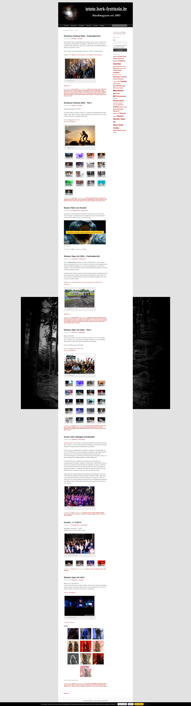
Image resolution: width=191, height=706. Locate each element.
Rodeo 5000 (66, 94)
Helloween (77, 93)
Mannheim (118, 90)
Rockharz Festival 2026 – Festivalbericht (82, 36)
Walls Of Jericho (101, 200)
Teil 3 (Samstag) (98, 55)
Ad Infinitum (89, 317)
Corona (89, 512)
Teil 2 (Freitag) (89, 55)
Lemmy (100, 320)
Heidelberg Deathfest (99, 512)
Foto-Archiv (88, 25)
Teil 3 (78, 120)
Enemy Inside (96, 318)
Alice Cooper (95, 89)
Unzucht (92, 428)
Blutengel (115, 61)
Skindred (86, 321)
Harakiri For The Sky (117, 74)
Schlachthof (89, 514)
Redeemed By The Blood (85, 428)
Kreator (86, 93)
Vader (105, 569)
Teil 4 (82, 348)
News (73, 249)
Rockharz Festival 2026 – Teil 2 (78, 102)
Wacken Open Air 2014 (74, 577)
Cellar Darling (103, 425)
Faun (100, 318)
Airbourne (89, 89)
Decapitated (78, 90)
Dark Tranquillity (86, 318)
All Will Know (122, 56)
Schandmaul (83, 686)
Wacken (65, 322)
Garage (93, 512)
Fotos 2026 (74, 198)
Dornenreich (123, 66)
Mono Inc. (78, 514)
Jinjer (87, 320)
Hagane (99, 91)
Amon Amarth (88, 683)
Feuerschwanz (86, 91)
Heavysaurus (71, 93)
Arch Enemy (87, 569)
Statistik (116, 107)
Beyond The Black (73, 318)
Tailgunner (91, 94)
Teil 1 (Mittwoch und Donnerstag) (77, 55)
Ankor (104, 317)
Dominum (66, 91)
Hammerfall (104, 318)
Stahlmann (71, 94)
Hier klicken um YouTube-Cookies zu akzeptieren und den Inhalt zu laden (85, 232)
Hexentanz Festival (68, 514)
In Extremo (115, 81)
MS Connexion (119, 96)
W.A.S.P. (98, 686)
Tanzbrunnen (116, 113)
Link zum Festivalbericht (70, 121)
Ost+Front (115, 98)
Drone (72, 91)
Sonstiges (102, 25)
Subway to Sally (85, 94)
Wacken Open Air (71, 322)
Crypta (74, 90)
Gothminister (84, 199)
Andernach (85, 512)
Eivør (78, 427)
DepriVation (73, 427)
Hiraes (93, 199)
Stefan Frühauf (84, 210)
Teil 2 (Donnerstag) (87, 282)
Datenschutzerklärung (88, 700)
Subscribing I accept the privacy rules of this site (120, 46)
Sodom (101, 569)
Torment (94, 686)
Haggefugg (104, 91)
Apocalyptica (94, 683)
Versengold (99, 321)
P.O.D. (106, 199)
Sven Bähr (80, 38)
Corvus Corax (116, 66)
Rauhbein (95, 93)
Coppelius (121, 61)
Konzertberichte (75, 89)
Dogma (102, 90)
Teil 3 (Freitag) (95, 282)
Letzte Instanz (116, 83)
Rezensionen (73, 25)
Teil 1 (75, 120)
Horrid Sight (89, 427)
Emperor (76, 91)
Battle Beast (66, 318)
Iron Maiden (79, 320)
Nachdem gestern (68, 443)
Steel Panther (89, 686)
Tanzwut (122, 113)
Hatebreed (100, 684)
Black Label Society (68, 90)
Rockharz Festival (101, 93)
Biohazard (97, 198)
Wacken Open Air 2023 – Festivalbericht (82, 256)
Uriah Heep (96, 428)
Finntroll (95, 91)
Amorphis (93, 425)
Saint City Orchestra (86, 200)
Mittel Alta (90, 93)
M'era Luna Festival (118, 88)
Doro (69, 91)
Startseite (66, 25)
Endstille (88, 684)
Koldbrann (66, 428)
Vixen (104, 321)
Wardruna (78, 322)
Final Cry (91, 91)
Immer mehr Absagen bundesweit (79, 436)
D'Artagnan (80, 318)
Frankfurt (116, 72)
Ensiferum (80, 91)
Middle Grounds (75, 428)
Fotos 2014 (74, 569)
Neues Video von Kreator (75, 207)
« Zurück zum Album (69, 622)
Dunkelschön (78, 684)
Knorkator (82, 93)
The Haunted (96, 94)
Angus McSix (100, 317)
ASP (123, 58)
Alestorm (95, 317)
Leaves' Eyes (95, 320)
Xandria (114, 132)
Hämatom (66, 93)
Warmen (70, 96)
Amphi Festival (117, 58)
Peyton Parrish (74, 321)
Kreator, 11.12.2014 (72, 522)
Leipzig (123, 81)
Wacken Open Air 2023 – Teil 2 (77, 329)
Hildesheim (116, 79)
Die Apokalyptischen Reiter (87, 90)
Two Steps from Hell (92, 321)
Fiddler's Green (77, 199)
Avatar (99, 89)
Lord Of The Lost (119, 86)
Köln (119, 81)
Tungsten (102, 94)
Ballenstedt (103, 89)
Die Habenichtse (97, 90)
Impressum (66, 693)
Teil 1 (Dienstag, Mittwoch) (75, 282)
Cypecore (102, 198)
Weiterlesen (67, 85)
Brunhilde (97, 425)
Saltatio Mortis (81, 321)
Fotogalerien (81, 25)
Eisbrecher (116, 68)
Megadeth (68, 321)
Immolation (100, 427)
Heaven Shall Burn (68, 320)
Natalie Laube (82, 259)
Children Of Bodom (71, 684)
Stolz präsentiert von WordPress (101, 700)
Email (114, 40)
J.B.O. (84, 320)
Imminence (74, 320)
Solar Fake (115, 104)
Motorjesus (101, 199)
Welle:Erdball (117, 130)
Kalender (96, 25)
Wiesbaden (69, 515)
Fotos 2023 (74, 425)
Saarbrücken (83, 514)
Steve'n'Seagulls (77, 94)
